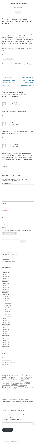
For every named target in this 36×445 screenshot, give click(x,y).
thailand (6, 387)
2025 (5, 274)
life (12, 66)
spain (21, 385)
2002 (5, 347)
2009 (5, 331)
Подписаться (7, 430)
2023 (5, 279)
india (20, 378)
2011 (5, 327)
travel (21, 387)
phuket (4, 385)
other (16, 383)
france (21, 377)
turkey (26, 387)
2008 (5, 333)
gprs (25, 377)
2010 (5, 329)
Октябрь (7, 300)
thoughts (14, 387)
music (7, 383)
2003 (5, 344)
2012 (5, 325)
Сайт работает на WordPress (10, 441)
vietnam (8, 389)
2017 (5, 292)
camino (4, 377)
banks (16, 375)
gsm (3, 379)
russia (15, 66)
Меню (18, 12)
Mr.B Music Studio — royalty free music (13, 399)
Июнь (7, 307)
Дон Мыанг (5, 259)
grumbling (29, 377)
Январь (7, 316)
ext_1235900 (14, 103)
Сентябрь (8, 303)
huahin (16, 379)
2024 (5, 276)
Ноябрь (7, 298)
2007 (5, 336)
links (26, 381)
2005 (5, 340)
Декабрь (7, 296)
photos (27, 382)
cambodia (27, 375)
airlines (4, 375)
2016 (5, 294)
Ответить (5, 116)
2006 (5, 338)
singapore (14, 385)
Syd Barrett (5, 257)
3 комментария (6, 28)
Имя (4, 203)
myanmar (12, 383)
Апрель (7, 309)
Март (6, 311)
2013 (5, 322)
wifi (15, 389)
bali (7, 375)
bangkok (12, 375)
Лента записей (6, 360)
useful (31, 387)
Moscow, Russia (13, 32)
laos (20, 381)
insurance (4, 381)
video (4, 389)
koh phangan (15, 381)
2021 (5, 283)
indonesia (25, 379)
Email (4, 211)
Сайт (3, 218)
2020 (5, 285)
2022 (5, 281)
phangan (20, 383)
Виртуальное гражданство (9, 254)
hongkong (11, 379)
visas (12, 389)
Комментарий (7, 183)
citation (17, 377)
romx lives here (18, 3)
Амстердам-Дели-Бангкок (9, 261)
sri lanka (25, 385)
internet (9, 381)
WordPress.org (6, 364)
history (6, 379)
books (21, 375)
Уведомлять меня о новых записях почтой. (18, 230)
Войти (4, 358)
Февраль (7, 314)
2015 (5, 318)
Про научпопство (7, 252)
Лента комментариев (8, 362)
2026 (5, 272)
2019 (5, 287)
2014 (5, 320)
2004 (5, 342)
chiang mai (11, 377)
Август (7, 305)
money (4, 383)
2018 (5, 290)
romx (11, 122)
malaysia (30, 381)
